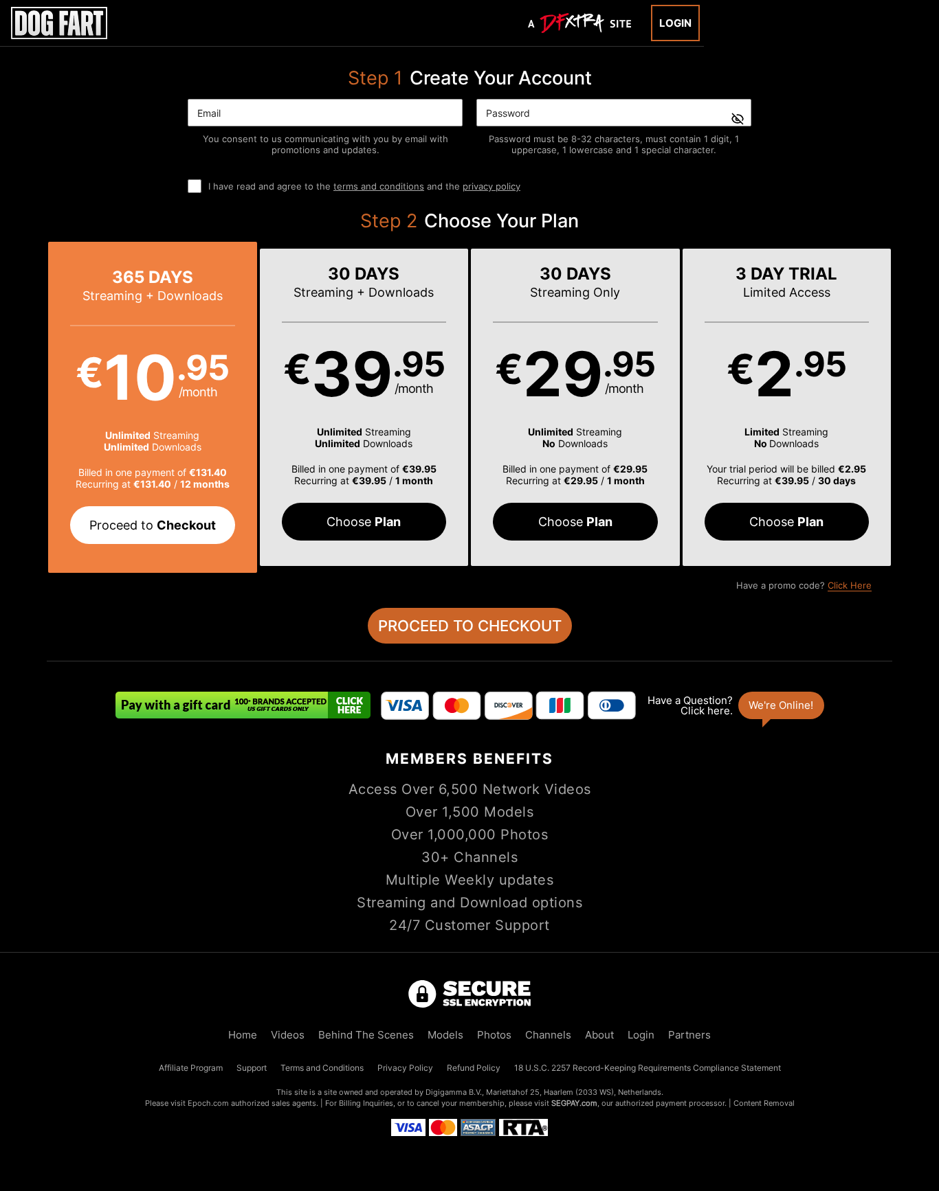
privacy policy (491, 186)
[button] (152, 407)
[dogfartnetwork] (59, 23)
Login (675, 23)
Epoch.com (208, 1103)
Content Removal (764, 1103)
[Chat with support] (734, 705)
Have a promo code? (804, 585)
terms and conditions (378, 186)
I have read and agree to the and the (364, 186)
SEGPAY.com (574, 1103)
